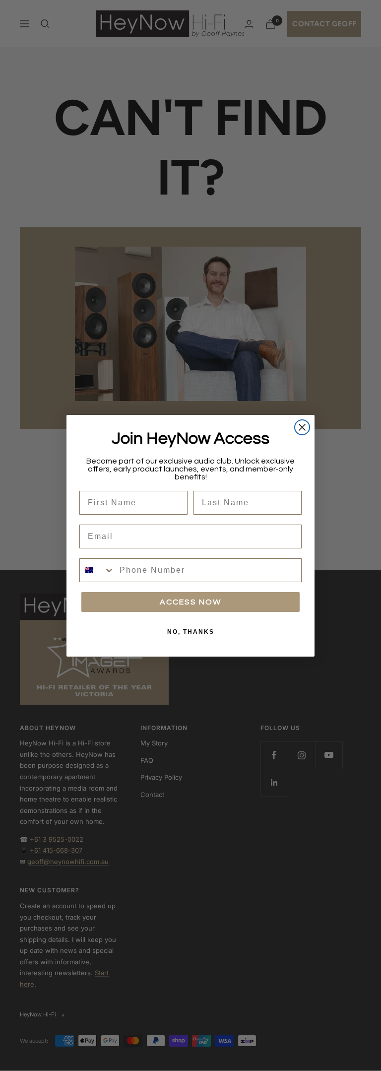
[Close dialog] (302, 427)
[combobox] (97, 570)
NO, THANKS (190, 631)
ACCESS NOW (190, 602)
